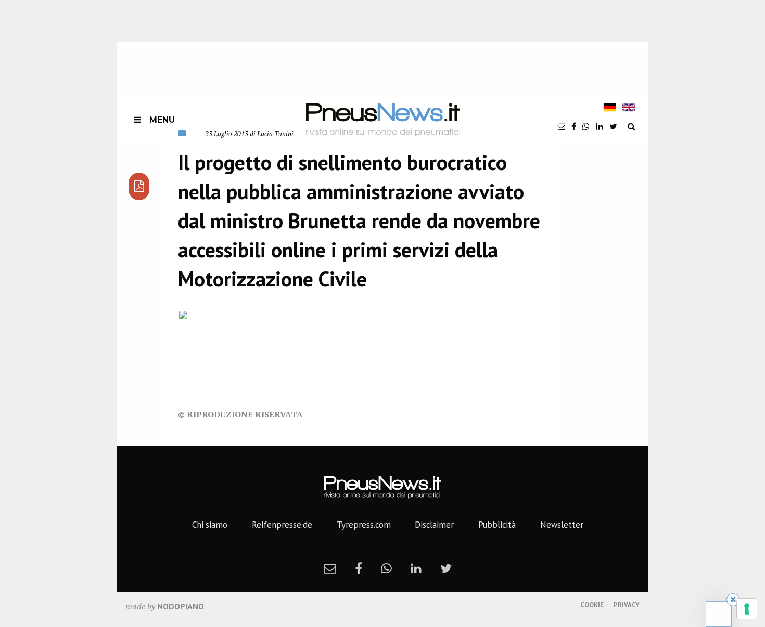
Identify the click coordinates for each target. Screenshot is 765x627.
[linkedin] (599, 126)
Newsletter (561, 524)
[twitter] (613, 126)
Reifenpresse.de (282, 524)
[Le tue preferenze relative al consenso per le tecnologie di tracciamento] (747, 609)
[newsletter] (561, 126)
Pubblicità (497, 524)
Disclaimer (434, 524)
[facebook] (573, 126)
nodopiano (180, 606)
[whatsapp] (586, 126)
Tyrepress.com (364, 524)
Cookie (592, 604)
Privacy (627, 604)
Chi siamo (209, 524)
